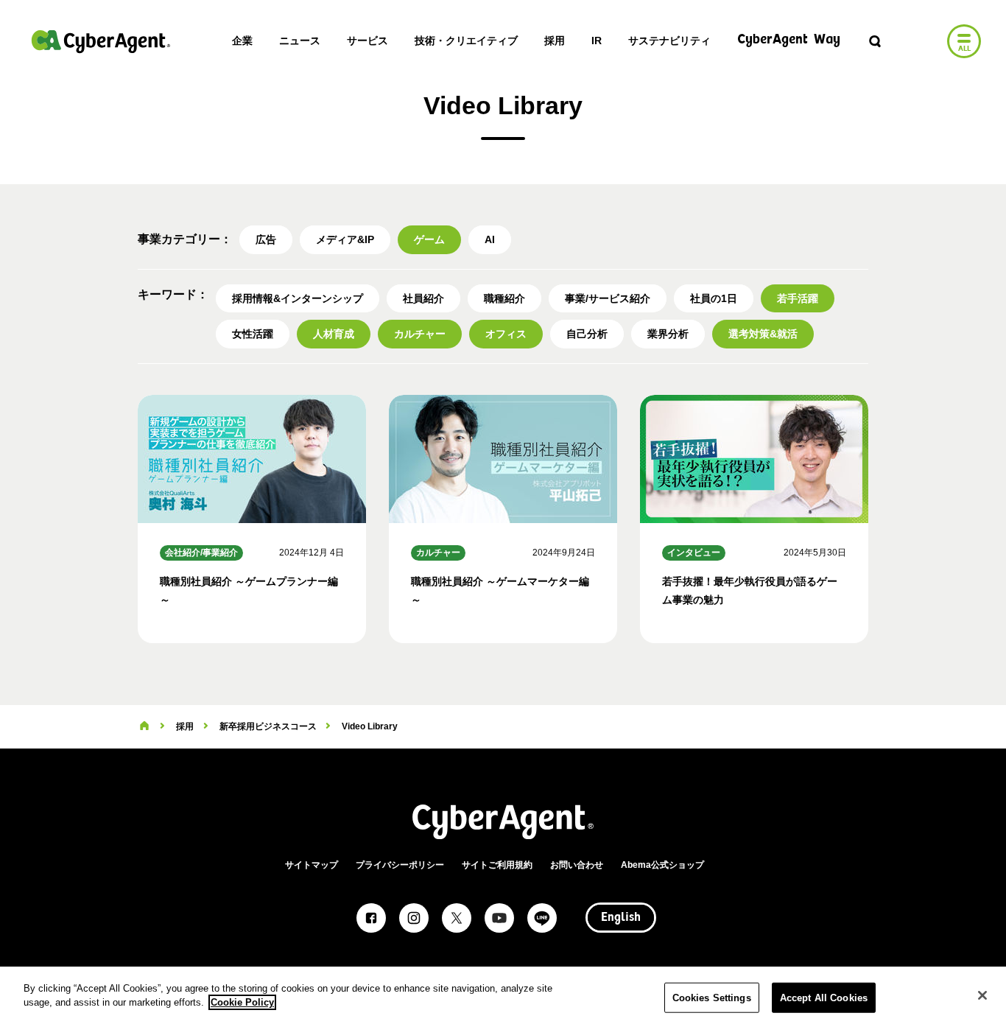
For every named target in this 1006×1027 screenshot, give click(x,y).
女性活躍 (252, 334)
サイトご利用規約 (497, 865)
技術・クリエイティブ (466, 40)
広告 (266, 239)
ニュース (299, 40)
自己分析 (587, 334)
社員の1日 (713, 298)
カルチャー (420, 334)
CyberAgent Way (788, 40)
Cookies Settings (711, 997)
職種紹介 (504, 298)
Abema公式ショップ (662, 865)
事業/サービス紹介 (607, 298)
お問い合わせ (576, 865)
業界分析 (668, 334)
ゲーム (429, 239)
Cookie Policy (242, 1002)
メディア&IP (345, 239)
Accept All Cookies (824, 997)
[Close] (982, 995)
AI (490, 239)
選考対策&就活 (763, 334)
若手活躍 (797, 298)
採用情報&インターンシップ (297, 298)
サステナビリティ (669, 40)
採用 (554, 40)
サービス (367, 40)
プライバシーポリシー (400, 865)
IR (596, 40)
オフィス (506, 334)
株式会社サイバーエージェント (101, 41)
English (621, 918)
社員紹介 (423, 298)
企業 (242, 40)
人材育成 (333, 334)
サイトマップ (311, 865)
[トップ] (144, 726)
